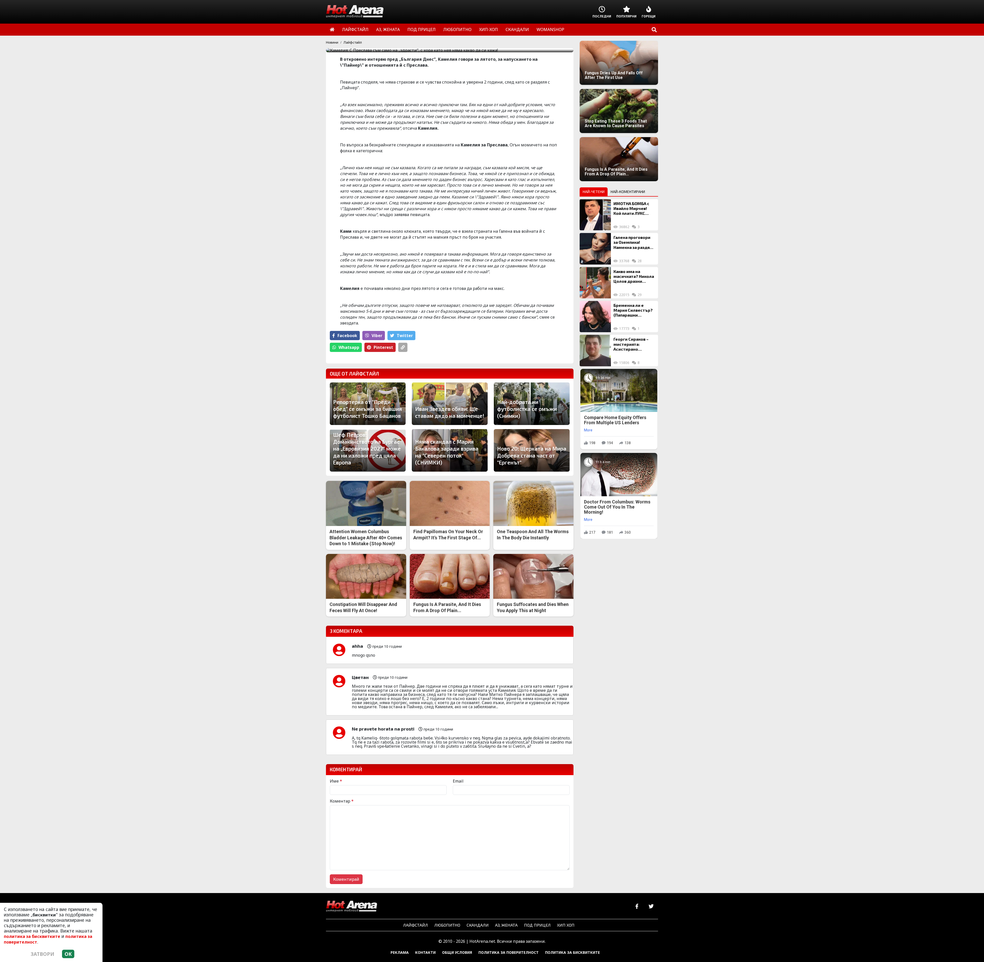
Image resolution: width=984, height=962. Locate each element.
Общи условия (457, 952)
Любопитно (447, 925)
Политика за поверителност (508, 952)
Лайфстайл (353, 42)
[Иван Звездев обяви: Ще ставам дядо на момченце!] (450, 403)
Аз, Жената (506, 925)
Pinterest (383, 347)
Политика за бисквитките (572, 952)
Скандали (478, 925)
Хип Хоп (566, 925)
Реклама (400, 952)
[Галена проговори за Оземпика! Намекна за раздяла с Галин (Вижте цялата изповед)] (595, 248)
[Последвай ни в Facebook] (637, 906)
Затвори (42, 953)
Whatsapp (349, 347)
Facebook (347, 335)
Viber (377, 335)
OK (68, 953)
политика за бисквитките (32, 936)
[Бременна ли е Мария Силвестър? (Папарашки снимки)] (595, 316)
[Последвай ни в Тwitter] (651, 906)
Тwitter (405, 335)
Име (336, 781)
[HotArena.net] (351, 907)
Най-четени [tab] (593, 191)
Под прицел (537, 925)
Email (458, 781)
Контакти (425, 952)
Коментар (342, 801)
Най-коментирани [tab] (628, 191)
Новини (332, 42)
